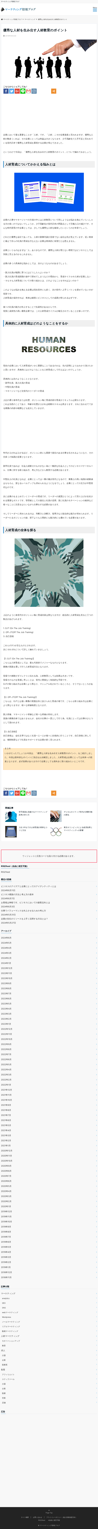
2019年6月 (6, 1242)
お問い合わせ (37, 1517)
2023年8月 (6, 988)
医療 (4, 1393)
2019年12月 (6, 1211)
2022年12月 (6, 1029)
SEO (4, 1303)
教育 (4, 1345)
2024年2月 (6, 958)
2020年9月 (6, 1166)
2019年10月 (6, 1221)
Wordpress (6, 1317)
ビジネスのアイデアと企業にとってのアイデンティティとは (28, 886)
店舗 (4, 1403)
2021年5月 (6, 1125)
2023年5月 (6, 1003)
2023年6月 (6, 998)
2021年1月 (6, 1145)
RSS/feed (5, 872)
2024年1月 (6, 963)
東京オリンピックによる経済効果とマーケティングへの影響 (78, 828)
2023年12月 (6, 968)
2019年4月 (6, 1252)
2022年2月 (6, 1079)
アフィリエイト (8, 1374)
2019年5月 (6, 1247)
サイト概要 (25, 1517)
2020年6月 (6, 1181)
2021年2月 (6, 1140)
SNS (4, 1308)
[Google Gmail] (28, 91)
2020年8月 (6, 1171)
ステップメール (8, 1379)
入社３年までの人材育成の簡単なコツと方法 (33, 828)
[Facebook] (6, 91)
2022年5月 (6, 1064)
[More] (53, 91)
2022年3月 (6, 1074)
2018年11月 (6, 1277)
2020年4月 (6, 1191)
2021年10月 (6, 1100)
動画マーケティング (10, 1331)
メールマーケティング (11, 1322)
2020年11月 (6, 1155)
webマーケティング (10, 1312)
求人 (3, 1350)
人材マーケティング (10, 1336)
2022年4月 (6, 1069)
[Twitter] (11, 91)
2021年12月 (6, 1090)
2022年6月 (6, 1059)
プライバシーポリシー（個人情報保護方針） (61, 1517)
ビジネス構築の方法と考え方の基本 (17, 894)
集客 (3, 1369)
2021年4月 (6, 1130)
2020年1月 (6, 1206)
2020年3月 (6, 1196)
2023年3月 (6, 1013)
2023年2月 (6, 1019)
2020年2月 (6, 1201)
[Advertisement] (49, 115)
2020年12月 (6, 1150)
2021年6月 (6, 1120)
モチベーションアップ (11, 1341)
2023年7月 (6, 993)
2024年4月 (6, 948)
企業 (4, 1360)
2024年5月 (6, 943)
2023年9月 (6, 983)
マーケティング (8, 1293)
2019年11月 (6, 1216)
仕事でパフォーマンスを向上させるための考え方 (23, 910)
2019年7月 (6, 1237)
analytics (5, 1298)
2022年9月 (6, 1044)
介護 (4, 1355)
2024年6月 (6, 937)
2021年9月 (6, 1105)
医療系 (4, 1365)
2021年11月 (6, 1095)
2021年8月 (6, 1110)
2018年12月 (6, 1272)
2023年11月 (6, 973)
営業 (4, 1398)
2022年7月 (6, 1054)
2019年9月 (6, 1226)
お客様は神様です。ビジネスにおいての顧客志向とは (25, 902)
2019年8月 (6, 1231)
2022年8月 (6, 1049)
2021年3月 (6, 1135)
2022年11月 (6, 1034)
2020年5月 (6, 1186)
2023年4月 (6, 1008)
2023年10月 (6, 978)
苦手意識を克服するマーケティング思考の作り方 (33, 813)
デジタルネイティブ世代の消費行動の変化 (78, 813)
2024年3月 (6, 953)
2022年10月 (6, 1039)
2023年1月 (6, 1024)
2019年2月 (6, 1262)
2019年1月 (6, 1267)
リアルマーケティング (11, 1326)
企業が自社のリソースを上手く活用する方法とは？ (24, 918)
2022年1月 (6, 1084)
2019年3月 (6, 1257)
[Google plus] (17, 91)
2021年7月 (6, 1115)
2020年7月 (6, 1176)
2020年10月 (6, 1160)
